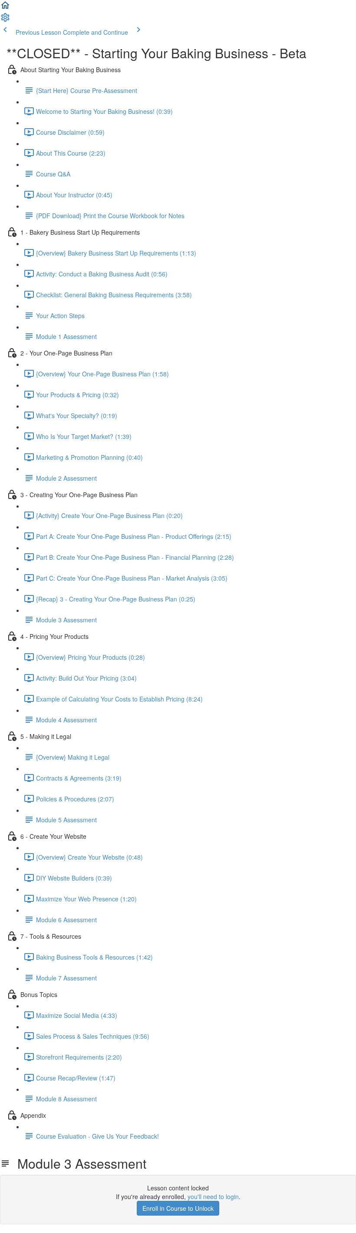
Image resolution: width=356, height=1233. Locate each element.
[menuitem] (5, 20)
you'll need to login (213, 1196)
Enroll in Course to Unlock (178, 1208)
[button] (5, 7)
